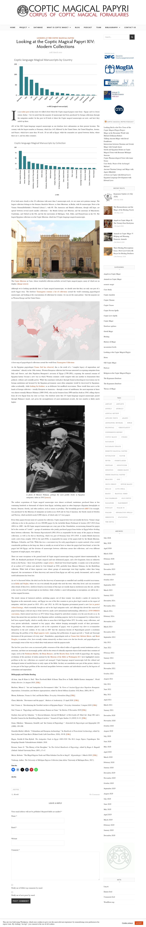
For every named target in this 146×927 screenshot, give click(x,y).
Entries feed (108, 892)
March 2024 (108, 611)
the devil (109, 522)
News (106, 357)
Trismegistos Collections (65, 362)
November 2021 (109, 668)
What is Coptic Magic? (58, 27)
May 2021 (107, 694)
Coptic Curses (109, 305)
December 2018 (109, 835)
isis (118, 479)
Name (14, 816)
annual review (112, 413)
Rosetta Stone (64, 654)
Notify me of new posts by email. (23, 895)
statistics (123, 517)
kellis (108, 489)
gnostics (109, 470)
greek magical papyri (115, 475)
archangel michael (114, 423)
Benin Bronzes (47, 654)
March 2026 (108, 554)
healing (109, 479)
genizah (109, 465)
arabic (125, 418)
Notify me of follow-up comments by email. (27, 888)
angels (108, 409)
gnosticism (122, 465)
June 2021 (107, 689)
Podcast (88, 27)
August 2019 (108, 794)
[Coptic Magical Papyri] (73, 10)
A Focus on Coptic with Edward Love (117, 175)
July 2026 (107, 538)
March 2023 (108, 627)
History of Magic (110, 342)
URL (72, 695)
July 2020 (107, 736)
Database (38, 27)
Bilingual (109, 428)
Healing (106, 336)
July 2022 (107, 642)
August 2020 (108, 731)
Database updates (110, 326)
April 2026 (108, 548)
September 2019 (109, 788)
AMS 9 (87, 508)
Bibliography (111, 27)
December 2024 (109, 600)
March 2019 (108, 820)
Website (14, 838)
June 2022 (107, 647)
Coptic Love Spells (110, 316)
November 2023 (109, 621)
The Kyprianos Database (112, 378)
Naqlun (26, 583)
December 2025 (109, 569)
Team (98, 27)
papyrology (16, 789)
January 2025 (108, 595)
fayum (122, 456)
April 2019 (108, 814)
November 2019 (109, 778)
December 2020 (109, 715)
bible (129, 423)
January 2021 (108, 710)
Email (14, 827)
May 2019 (107, 809)
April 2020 (108, 752)
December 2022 (109, 632)
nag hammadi (111, 498)
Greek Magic (108, 331)
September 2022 (109, 637)
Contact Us (130, 27)
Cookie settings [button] (127, 923)
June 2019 (107, 804)
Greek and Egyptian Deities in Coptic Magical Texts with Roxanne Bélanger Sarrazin (117, 152)
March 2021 (108, 705)
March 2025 (108, 590)
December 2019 (109, 773)
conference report (114, 432)
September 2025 (109, 585)
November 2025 (109, 574)
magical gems (121, 494)
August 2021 (108, 679)
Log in (106, 886)
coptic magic (111, 437)
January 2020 (108, 767)
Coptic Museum (20, 281)
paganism (109, 503)
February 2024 (109, 616)
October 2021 (109, 674)
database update (113, 446)
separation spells (124, 512)
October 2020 (109, 726)
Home (12, 27)
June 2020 (107, 741)
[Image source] (22, 284)
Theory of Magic (110, 389)
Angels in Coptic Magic (112, 274)
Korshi (16, 794)
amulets (120, 404)
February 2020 (109, 762)
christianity (124, 428)
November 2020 (109, 720)
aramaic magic (109, 284)
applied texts (111, 418)
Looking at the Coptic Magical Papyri (55, 38)
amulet (108, 404)
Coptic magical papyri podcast (120, 122)
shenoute (109, 517)
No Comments (94, 794)
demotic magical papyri (116, 451)
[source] (48, 497)
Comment (15, 850)
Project (23, 27)
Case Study (108, 290)
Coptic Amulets (109, 295)
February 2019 (109, 825)
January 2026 (108, 564)
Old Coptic (126, 498)
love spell (120, 489)
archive (51, 563)
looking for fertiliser (37, 386)
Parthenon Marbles (32, 654)
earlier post (25, 112)
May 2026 (107, 543)
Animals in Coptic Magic (113, 279)
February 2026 (109, 559)
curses (124, 437)
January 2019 (108, 830)
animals (119, 409)
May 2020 (107, 747)
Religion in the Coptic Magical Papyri (117, 373)
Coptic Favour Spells (111, 310)
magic (108, 494)
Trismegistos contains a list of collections (52, 292)
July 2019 (107, 799)
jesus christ (110, 484)
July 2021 (107, 684)
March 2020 (108, 757)
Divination (110, 456)
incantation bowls (110, 347)
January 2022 (108, 658)
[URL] (38, 682)
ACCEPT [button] (139, 923)
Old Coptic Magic (110, 363)
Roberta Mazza (86, 636)
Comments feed (109, 897)
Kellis (17, 583)
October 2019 (109, 783)
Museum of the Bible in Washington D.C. (65, 657)
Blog (77, 27)
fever (108, 461)
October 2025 (109, 580)
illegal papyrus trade (41, 633)
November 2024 (109, 606)
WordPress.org (109, 902)
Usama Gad (75, 636)
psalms (108, 512)
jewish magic (126, 484)
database (109, 442)
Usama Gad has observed (44, 367)
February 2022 (109, 653)
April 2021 (108, 700)
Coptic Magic (108, 321)
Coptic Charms (109, 300)
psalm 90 (121, 508)
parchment (123, 503)
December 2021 (109, 663)
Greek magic (123, 470)
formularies (120, 461)
